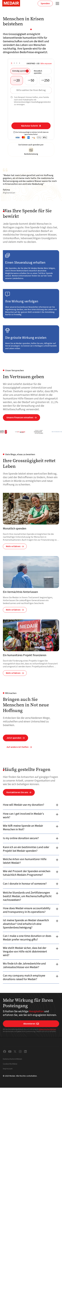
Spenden (45, 3)
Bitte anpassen (46, 63)
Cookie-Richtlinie (10, 1064)
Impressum (8, 1069)
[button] (57, 3)
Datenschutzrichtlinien (47, 1029)
